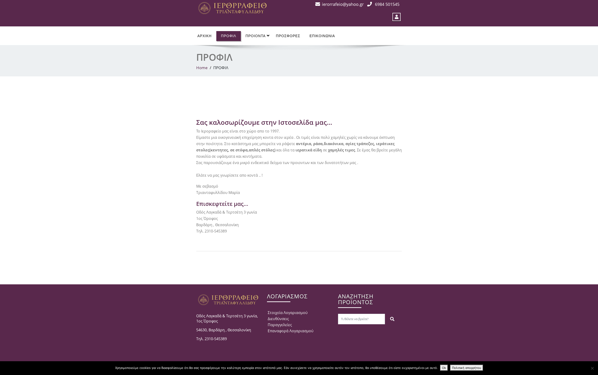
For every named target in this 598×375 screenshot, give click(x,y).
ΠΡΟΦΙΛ (228, 36)
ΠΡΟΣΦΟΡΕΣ (288, 36)
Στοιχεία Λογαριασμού (288, 312)
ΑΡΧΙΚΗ (204, 36)
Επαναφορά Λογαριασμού (290, 330)
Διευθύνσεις (278, 318)
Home (202, 67)
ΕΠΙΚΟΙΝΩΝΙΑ (322, 36)
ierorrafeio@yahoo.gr (343, 4)
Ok (444, 368)
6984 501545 (387, 4)
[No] (592, 368)
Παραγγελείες (280, 324)
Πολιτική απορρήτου (466, 368)
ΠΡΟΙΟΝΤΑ (256, 36)
